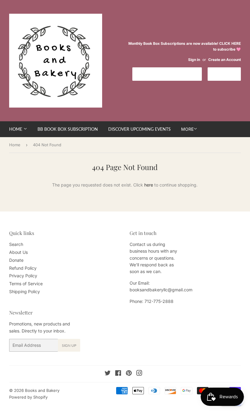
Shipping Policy (24, 291)
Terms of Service (26, 283)
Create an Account (224, 59)
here (148, 184)
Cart (229, 73)
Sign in (194, 59)
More (187, 129)
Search (16, 244)
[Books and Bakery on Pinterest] (129, 373)
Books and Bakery (42, 390)
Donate (16, 260)
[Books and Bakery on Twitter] (108, 373)
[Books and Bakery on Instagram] (139, 373)
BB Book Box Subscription (68, 129)
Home (16, 129)
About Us (18, 252)
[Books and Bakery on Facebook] (118, 373)
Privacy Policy (23, 275)
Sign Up (69, 345)
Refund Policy (23, 268)
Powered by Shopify (28, 397)
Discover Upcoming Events (139, 129)
